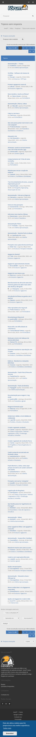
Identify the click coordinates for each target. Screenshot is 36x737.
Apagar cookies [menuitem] (18, 714)
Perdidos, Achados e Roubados (19, 422)
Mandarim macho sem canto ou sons (19, 548)
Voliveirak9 (13, 151)
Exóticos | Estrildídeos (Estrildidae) (20, 176)
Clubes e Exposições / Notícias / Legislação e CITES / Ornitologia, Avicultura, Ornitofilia (18, 433)
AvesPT (15, 712)
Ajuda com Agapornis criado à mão (19, 599)
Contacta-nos (5, 695)
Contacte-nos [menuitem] (18, 717)
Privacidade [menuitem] (18, 719)
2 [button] (23, 48)
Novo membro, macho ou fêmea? (18, 94)
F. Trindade (14, 226)
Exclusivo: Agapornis (16, 88)
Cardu (12, 429)
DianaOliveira (14, 591)
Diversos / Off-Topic (20, 79)
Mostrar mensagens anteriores (9, 609)
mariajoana (14, 492)
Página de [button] (12, 48)
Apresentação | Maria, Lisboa (17, 104)
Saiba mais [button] (7, 728)
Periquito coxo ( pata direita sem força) (20, 245)
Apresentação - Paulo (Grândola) (18, 386)
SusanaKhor (14, 540)
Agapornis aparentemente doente (19, 264)
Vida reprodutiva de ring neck (17, 308)
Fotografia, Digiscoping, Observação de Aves (18, 189)
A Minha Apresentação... (21, 67)
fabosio (12, 300)
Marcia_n (13, 275)
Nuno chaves (16, 96)
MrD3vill (13, 508)
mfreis (12, 86)
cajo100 (12, 420)
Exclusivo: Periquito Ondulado (23, 249)
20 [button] (30, 51)
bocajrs (12, 77)
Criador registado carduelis (17, 427)
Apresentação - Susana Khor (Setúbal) (20, 538)
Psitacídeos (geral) (19, 401)
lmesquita (15, 289)
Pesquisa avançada (9, 36)
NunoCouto (13, 216)
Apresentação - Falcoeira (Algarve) (19, 195)
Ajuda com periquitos (15, 567)
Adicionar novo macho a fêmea (18, 214)
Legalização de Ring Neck (16, 490)
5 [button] (33, 48)
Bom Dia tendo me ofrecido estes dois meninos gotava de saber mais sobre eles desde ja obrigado (20, 284)
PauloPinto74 (14, 376)
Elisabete (13, 531)
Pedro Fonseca (15, 310)
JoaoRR (12, 483)
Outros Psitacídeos (20, 218)
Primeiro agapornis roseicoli (17, 84)
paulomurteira (15, 456)
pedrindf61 (13, 319)
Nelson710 (13, 342)
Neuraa (12, 408)
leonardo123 (14, 207)
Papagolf (13, 388)
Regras (3, 684)
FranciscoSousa (15, 127)
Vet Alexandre (14, 138)
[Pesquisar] (33, 16)
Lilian (12, 163)
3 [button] (26, 48)
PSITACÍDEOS (26, 98)
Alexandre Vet (12, 136)
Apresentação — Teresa (15, 64)
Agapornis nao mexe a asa (16, 273)
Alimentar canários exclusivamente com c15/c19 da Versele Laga (19, 149)
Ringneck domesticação (15, 407)
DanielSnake (14, 186)
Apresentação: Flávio (14, 224)
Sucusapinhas (14, 568)
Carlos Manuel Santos (17, 330)
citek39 (12, 559)
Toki (11, 256)
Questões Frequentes (7, 686)
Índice (21, 712)
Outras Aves (14, 603)
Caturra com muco (14, 113)
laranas (12, 353)
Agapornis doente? (14, 254)
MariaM (15, 106)
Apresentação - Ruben (15, 517)
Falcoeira (13, 197)
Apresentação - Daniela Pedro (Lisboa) (20, 233)
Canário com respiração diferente (18, 557)
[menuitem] (33, 2)
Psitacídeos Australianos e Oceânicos (18, 130)
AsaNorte (13, 65)
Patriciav (13, 115)
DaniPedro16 (16, 235)
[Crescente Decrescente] (28, 618)
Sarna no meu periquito (15, 205)
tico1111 (12, 601)
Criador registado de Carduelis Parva (20, 441)
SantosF (12, 174)
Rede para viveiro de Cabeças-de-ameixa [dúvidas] (18, 339)
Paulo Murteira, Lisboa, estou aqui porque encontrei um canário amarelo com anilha (20, 467)
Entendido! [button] (10, 733)
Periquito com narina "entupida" (18, 481)
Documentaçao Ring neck (16, 317)
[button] (33, 51)
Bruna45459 (14, 266)
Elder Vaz (13, 247)
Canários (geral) (19, 153)
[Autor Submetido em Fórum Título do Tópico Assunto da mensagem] (11, 618)
